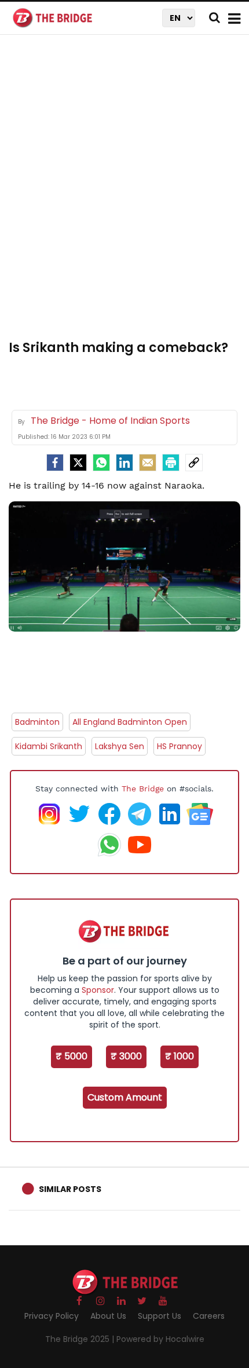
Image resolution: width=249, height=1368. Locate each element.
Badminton (37, 722)
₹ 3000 (126, 1056)
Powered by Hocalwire (160, 1339)
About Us (108, 1316)
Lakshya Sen (119, 746)
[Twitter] (78, 462)
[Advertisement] (124, 193)
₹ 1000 (179, 1056)
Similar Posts (70, 1189)
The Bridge (143, 788)
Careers (209, 1316)
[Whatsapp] (101, 462)
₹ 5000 (71, 1056)
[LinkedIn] (124, 462)
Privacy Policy (51, 1316)
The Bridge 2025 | (80, 1339)
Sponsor (98, 990)
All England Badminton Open (129, 722)
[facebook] (55, 462)
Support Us (159, 1316)
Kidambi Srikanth (48, 746)
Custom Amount (124, 1097)
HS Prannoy (179, 746)
